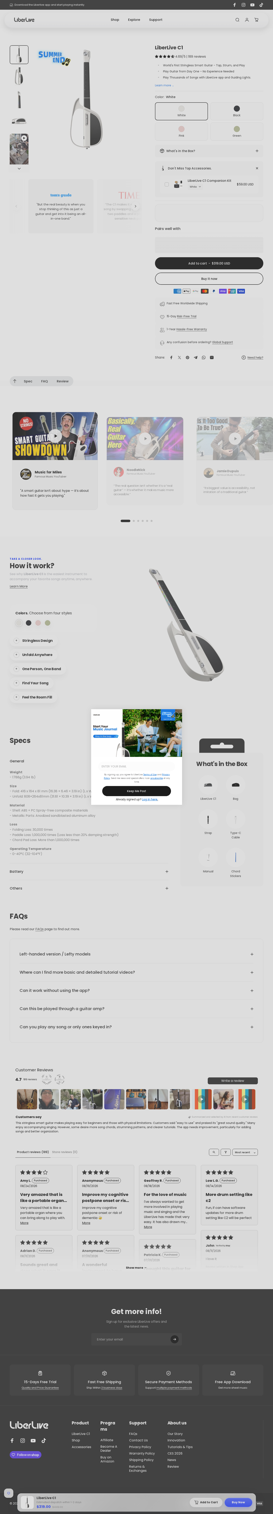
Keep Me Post (136, 791)
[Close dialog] (176, 714)
